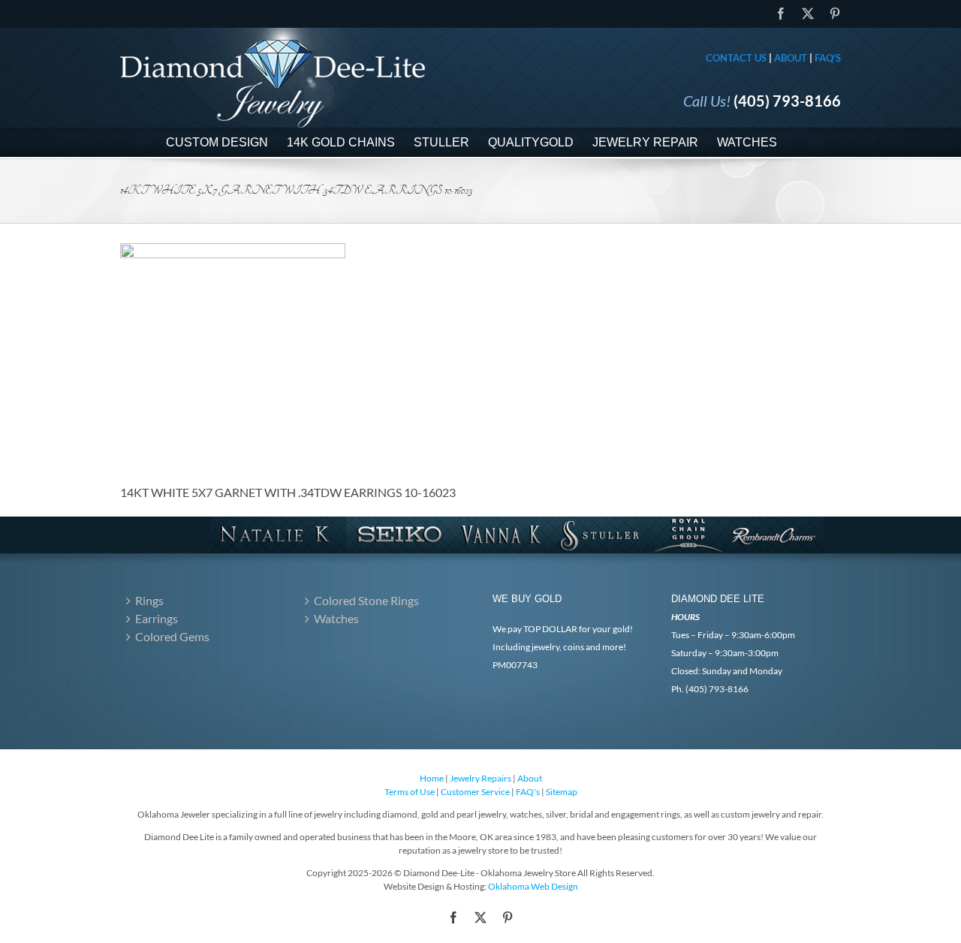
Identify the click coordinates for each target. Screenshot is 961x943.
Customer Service (475, 791)
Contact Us (736, 58)
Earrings (156, 618)
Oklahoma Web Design (533, 886)
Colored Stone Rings (366, 600)
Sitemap (561, 791)
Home (432, 778)
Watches (336, 618)
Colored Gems (172, 636)
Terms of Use (409, 791)
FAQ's (828, 58)
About (790, 58)
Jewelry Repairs (480, 778)
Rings (149, 600)
